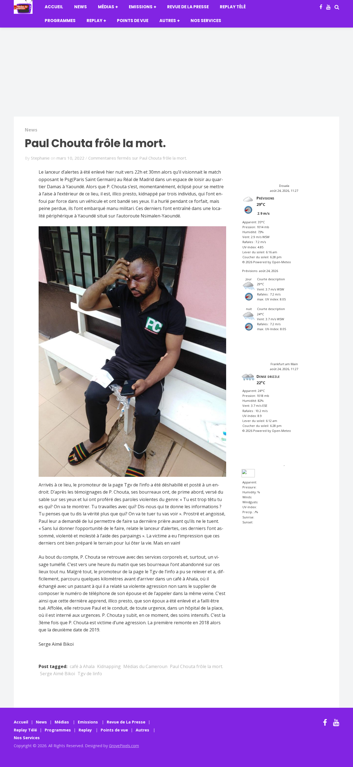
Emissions (141, 7)
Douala (284, 186)
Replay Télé (233, 7)
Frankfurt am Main (284, 364)
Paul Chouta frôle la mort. (196, 666)
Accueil (54, 7)
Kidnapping (109, 666)
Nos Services (206, 20)
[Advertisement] (176, 75)
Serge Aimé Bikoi (57, 674)
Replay (94, 20)
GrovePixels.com (124, 745)
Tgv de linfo (89, 674)
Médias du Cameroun (145, 666)
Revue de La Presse (188, 7)
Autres (167, 20)
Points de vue (132, 20)
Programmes (60, 20)
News (80, 7)
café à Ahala (82, 666)
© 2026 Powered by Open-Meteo (266, 262)
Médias (106, 7)
